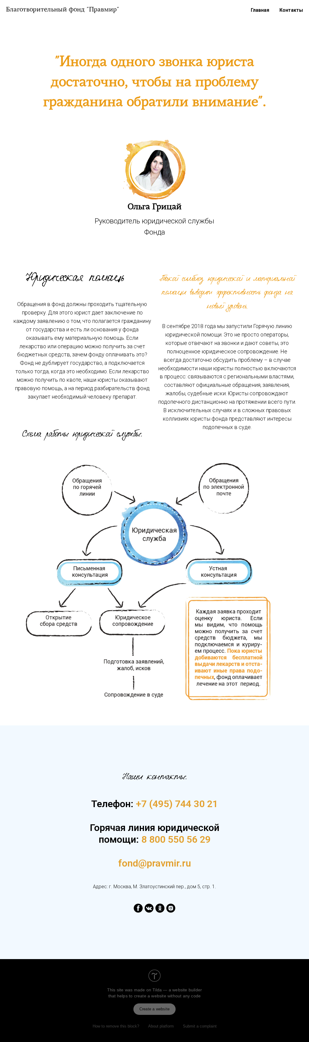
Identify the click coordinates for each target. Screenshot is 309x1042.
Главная (260, 10)
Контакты (291, 10)
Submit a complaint (200, 1026)
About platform (161, 1026)
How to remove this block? (116, 1026)
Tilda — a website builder (177, 989)
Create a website (154, 1009)
